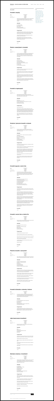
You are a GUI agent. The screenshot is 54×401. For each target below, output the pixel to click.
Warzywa (35, 4)
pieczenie (43, 14)
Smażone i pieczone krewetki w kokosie (20, 123)
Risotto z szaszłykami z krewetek (19, 47)
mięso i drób (40, 13)
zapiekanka (39, 21)
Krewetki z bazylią (15, 12)
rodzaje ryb (39, 17)
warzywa (36, 20)
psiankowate (37, 17)
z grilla (13, 17)
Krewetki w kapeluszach (16, 88)
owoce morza (13, 358)
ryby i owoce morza (37, 19)
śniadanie (40, 22)
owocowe (40, 14)
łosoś (38, 22)
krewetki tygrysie (13, 170)
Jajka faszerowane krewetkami (18, 318)
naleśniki (42, 13)
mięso (37, 13)
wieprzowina (41, 20)
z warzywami (37, 22)
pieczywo (42, 15)
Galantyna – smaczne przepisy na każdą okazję (19, 4)
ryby (39, 18)
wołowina (36, 21)
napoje (36, 14)
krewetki (10, 170)
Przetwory (41, 4)
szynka (42, 19)
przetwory (40, 16)
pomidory (37, 16)
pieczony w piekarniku (39, 15)
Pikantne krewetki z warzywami (18, 250)
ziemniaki (42, 21)
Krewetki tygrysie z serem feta (18, 166)
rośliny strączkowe (37, 18)
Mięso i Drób (32, 4)
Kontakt (43, 4)
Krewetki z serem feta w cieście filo (19, 214)
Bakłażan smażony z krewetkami (18, 354)
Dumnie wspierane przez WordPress (22, 398)
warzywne (38, 20)
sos (40, 19)
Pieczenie (38, 4)
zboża (40, 21)
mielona (36, 13)
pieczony (36, 15)
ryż (39, 19)
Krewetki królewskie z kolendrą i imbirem (21, 289)
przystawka (42, 16)
